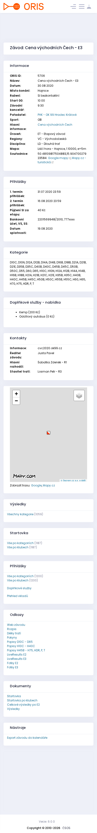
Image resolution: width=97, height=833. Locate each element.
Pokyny (12, 637)
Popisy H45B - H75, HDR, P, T (26, 650)
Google (36, 485)
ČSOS (66, 828)
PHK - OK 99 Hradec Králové (57, 115)
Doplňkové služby (19, 588)
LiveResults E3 (16, 659)
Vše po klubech (17, 547)
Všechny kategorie (20, 514)
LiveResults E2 (16, 655)
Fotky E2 (12, 663)
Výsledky (13, 709)
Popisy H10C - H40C (21, 646)
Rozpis (11, 629)
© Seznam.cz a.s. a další (73, 480)
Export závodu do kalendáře (27, 738)
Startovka (14, 696)
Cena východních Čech (55, 125)
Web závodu (16, 625)
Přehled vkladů (17, 596)
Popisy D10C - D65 (20, 642)
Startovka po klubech (22, 700)
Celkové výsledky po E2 (23, 705)
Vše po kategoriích (20, 543)
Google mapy (58, 158)
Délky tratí (14, 633)
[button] (48, 431)
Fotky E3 (12, 667)
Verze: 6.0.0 (47, 822)
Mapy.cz (49, 485)
